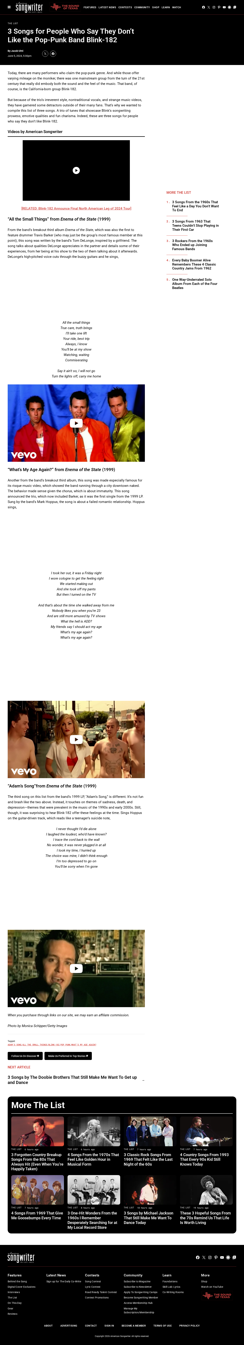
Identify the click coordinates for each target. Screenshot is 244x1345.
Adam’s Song (14, 1044)
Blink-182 (53, 1044)
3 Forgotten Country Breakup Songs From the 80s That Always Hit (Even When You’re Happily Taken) (37, 1162)
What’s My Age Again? (83, 1044)
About (48, 1325)
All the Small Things (34, 1044)
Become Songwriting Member (141, 1297)
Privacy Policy (189, 1325)
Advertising (68, 1325)
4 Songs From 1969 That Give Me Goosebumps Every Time (37, 1215)
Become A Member (134, 1325)
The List (13, 23)
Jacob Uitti (17, 50)
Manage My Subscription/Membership (139, 1310)
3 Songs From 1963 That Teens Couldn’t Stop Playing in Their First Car (195, 226)
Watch (176, 7)
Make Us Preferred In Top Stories (67, 1056)
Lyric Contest (92, 1286)
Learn (166, 7)
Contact (91, 1325)
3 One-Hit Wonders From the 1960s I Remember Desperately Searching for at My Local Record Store (92, 1220)
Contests (125, 7)
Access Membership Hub (138, 1302)
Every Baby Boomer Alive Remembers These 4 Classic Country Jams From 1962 (194, 264)
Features (90, 7)
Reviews (12, 1313)
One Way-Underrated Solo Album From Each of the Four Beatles (194, 284)
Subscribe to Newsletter (138, 1286)
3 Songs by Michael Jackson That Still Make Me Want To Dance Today (148, 1218)
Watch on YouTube (212, 1286)
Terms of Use (162, 1325)
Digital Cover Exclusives (21, 1286)
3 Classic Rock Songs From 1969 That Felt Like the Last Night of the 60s (148, 1159)
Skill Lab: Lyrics (171, 1286)
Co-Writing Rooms (173, 1292)
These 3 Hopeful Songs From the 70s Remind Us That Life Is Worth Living (205, 1218)
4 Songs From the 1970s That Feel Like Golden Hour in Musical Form (93, 1159)
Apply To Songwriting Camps (141, 1292)
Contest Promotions (97, 1297)
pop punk (65, 1044)
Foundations (170, 1281)
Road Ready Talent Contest (101, 1292)
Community (142, 7)
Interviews (14, 1292)
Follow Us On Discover (24, 1056)
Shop (155, 7)
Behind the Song (17, 1281)
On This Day (15, 1302)
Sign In (109, 1325)
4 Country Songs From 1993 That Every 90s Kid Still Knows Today (204, 1159)
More (205, 1275)
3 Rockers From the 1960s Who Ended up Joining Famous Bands (192, 245)
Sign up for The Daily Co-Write (63, 1281)
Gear (10, 1308)
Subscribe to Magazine (137, 1281)
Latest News (107, 7)
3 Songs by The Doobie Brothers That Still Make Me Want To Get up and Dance (72, 1080)
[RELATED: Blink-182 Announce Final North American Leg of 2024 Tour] (76, 208)
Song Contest (93, 1281)
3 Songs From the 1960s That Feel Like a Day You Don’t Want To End (195, 206)
